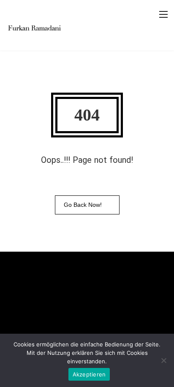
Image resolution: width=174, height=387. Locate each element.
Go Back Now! (83, 204)
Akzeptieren (89, 374)
